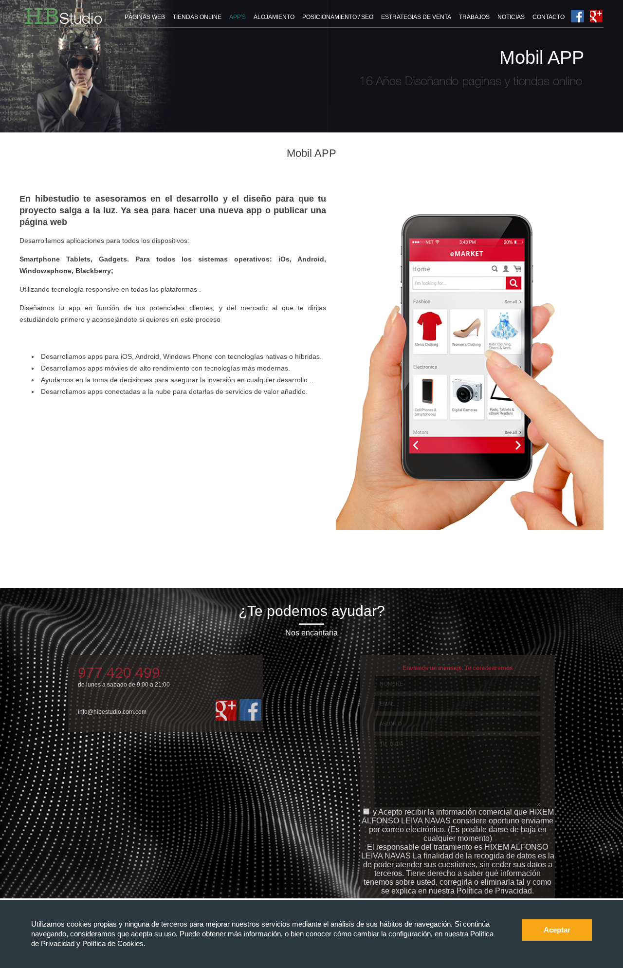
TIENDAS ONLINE (197, 17)
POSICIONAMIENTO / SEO (337, 17)
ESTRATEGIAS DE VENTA (416, 17)
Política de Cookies (113, 943)
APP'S (237, 17)
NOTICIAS (511, 17)
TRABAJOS (474, 17)
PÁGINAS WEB (145, 17)
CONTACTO (548, 17)
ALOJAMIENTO (274, 17)
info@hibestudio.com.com (112, 711)
